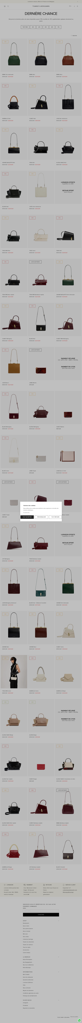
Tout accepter (27, 517)
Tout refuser (55, 517)
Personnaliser (41, 517)
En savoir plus (26, 512)
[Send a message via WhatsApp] (79, 1020)
